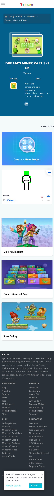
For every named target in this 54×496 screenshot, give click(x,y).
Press (4, 397)
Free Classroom (36, 429)
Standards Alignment (39, 453)
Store (4, 414)
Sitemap (6, 407)
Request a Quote (37, 466)
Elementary (34, 433)
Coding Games (9, 423)
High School (34, 439)
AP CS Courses (36, 443)
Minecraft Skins (9, 429)
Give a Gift (34, 394)
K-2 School (34, 446)
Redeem (33, 397)
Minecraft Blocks (10, 439)
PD (30, 456)
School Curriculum (38, 426)
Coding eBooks (9, 410)
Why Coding (35, 400)
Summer (33, 414)
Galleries (31, 16)
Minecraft (6, 426)
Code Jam (6, 453)
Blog (4, 387)
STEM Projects (36, 462)
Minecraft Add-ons (11, 443)
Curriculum (34, 391)
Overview (33, 387)
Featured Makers (37, 404)
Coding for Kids (15, 16)
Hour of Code (8, 456)
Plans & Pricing (36, 407)
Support (6, 394)
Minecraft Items (9, 446)
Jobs (4, 400)
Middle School (36, 436)
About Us (6, 391)
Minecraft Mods (9, 449)
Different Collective (11, 200)
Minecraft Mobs (9, 436)
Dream (6, 195)
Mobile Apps (8, 404)
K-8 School (34, 449)
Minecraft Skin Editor (12, 433)
